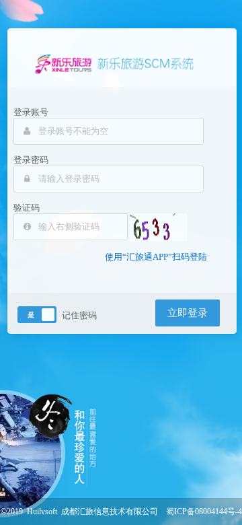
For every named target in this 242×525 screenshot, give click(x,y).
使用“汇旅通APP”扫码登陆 (156, 257)
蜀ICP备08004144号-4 (204, 511)
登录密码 (30, 160)
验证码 (26, 208)
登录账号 (30, 112)
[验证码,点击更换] (158, 227)
